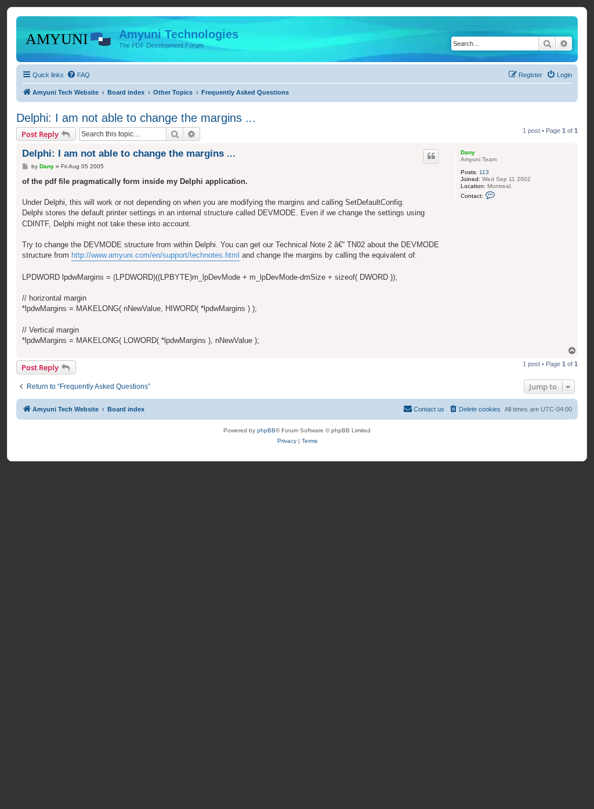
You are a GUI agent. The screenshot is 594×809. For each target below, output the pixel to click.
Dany (468, 152)
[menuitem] (78, 75)
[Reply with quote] (431, 156)
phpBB (266, 430)
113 (484, 172)
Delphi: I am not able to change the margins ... (136, 117)
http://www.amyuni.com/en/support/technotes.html (155, 255)
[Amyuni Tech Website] (69, 37)
